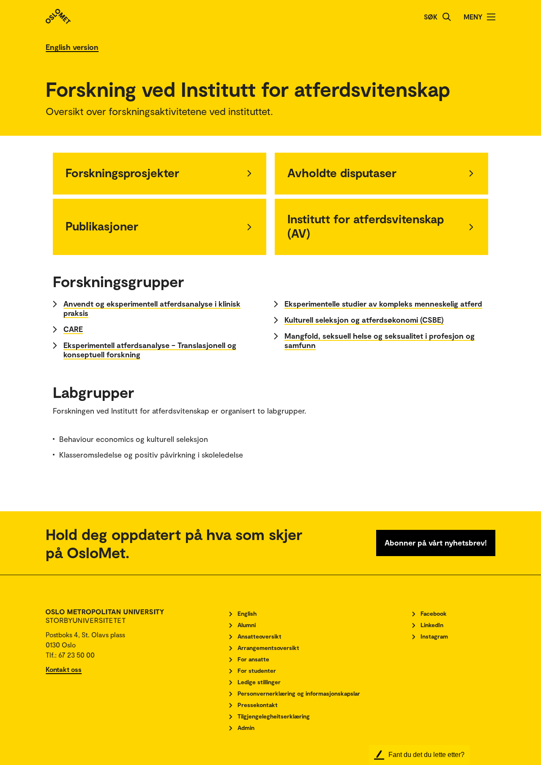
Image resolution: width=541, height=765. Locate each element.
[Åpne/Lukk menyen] (491, 17)
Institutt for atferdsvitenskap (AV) (365, 225)
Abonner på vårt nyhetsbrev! (436, 542)
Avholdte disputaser (341, 172)
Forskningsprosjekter (122, 172)
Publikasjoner (102, 226)
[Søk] (447, 17)
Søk (430, 17)
